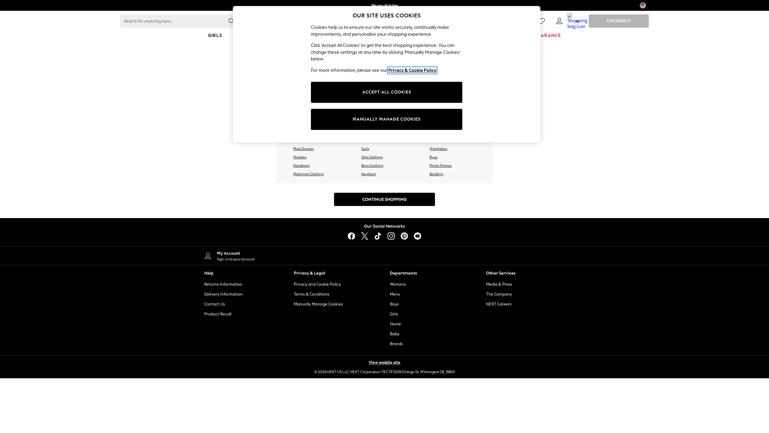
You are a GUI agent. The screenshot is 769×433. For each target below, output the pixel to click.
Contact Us (214, 304)
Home (395, 324)
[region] (386, 74)
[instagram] (391, 236)
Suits (365, 149)
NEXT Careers (499, 304)
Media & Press (499, 284)
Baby (394, 333)
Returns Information (223, 284)
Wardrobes (438, 149)
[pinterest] (404, 236)
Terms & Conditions (312, 294)
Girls (394, 314)
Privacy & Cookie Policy (412, 70)
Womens (398, 284)
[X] (364, 236)
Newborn (368, 174)
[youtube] (417, 236)
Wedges (299, 157)
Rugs (433, 157)
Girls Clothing (372, 157)
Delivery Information (223, 294)
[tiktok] (377, 236)
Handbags (301, 166)
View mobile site (384, 362)
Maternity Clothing (308, 174)
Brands (396, 343)
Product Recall (217, 314)
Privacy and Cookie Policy (317, 284)
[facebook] (351, 236)
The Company (499, 294)
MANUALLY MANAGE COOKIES (387, 119)
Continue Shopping (384, 199)
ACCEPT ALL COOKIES (386, 92)
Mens (395, 294)
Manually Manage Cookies (318, 304)
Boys (394, 304)
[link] (559, 21)
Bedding (436, 174)
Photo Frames (441, 166)
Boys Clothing (372, 166)
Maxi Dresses (303, 149)
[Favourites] (541, 21)
